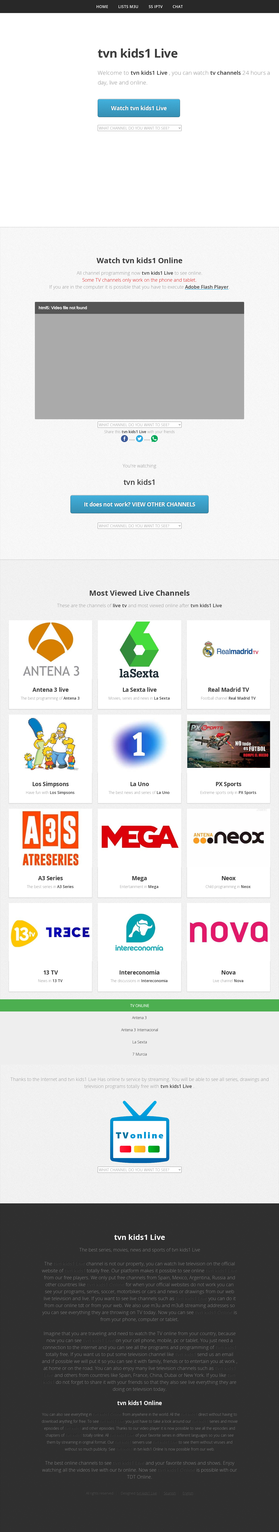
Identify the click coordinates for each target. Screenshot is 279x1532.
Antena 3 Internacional (139, 1029)
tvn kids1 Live (147, 1493)
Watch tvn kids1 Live (139, 108)
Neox (228, 878)
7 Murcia (139, 1054)
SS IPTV (156, 6)
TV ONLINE (139, 1005)
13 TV (50, 972)
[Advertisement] (139, 164)
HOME (102, 6)
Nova (228, 972)
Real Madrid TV (228, 690)
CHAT (178, 6)
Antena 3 (139, 1017)
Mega (139, 878)
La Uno (139, 784)
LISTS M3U (128, 6)
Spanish (170, 1493)
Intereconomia (139, 972)
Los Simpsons (50, 784)
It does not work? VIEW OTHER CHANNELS (139, 504)
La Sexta (139, 1042)
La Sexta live (139, 690)
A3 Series (50, 878)
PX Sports (229, 784)
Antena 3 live (50, 690)
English (188, 1493)
